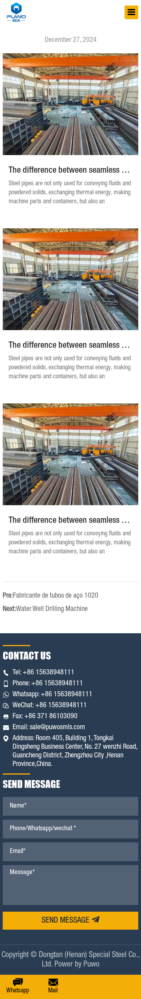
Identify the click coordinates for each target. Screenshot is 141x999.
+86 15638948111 (48, 672)
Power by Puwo (76, 965)
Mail (53, 991)
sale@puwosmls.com (57, 727)
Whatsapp (17, 991)
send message (66, 921)
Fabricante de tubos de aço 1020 (55, 596)
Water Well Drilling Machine (52, 609)
